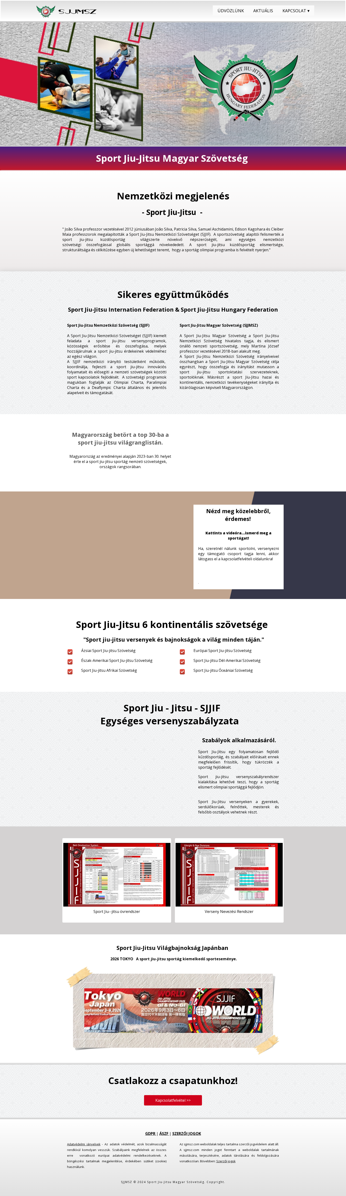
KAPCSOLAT (296, 10)
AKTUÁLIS (263, 10)
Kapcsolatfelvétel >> (173, 1100)
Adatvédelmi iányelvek (84, 1144)
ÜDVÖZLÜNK (230, 10)
